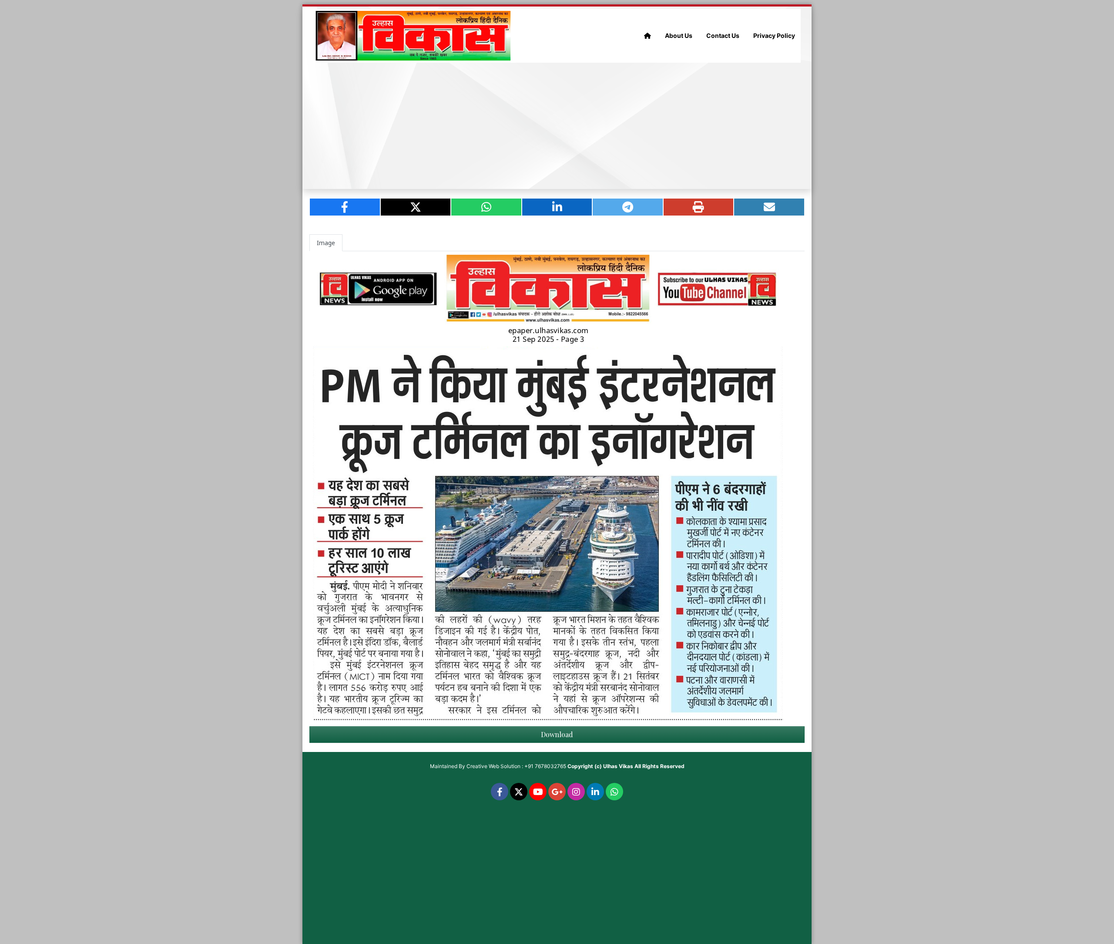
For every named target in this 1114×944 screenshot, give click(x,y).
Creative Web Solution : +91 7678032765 (516, 766)
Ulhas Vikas (618, 766)
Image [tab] (326, 243)
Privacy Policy (774, 35)
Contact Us (722, 35)
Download (557, 734)
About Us (678, 35)
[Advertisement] (557, 126)
